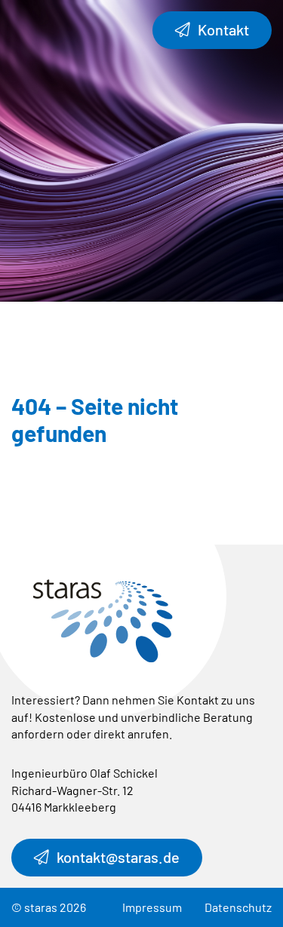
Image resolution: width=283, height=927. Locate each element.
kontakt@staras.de (118, 857)
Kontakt (223, 29)
